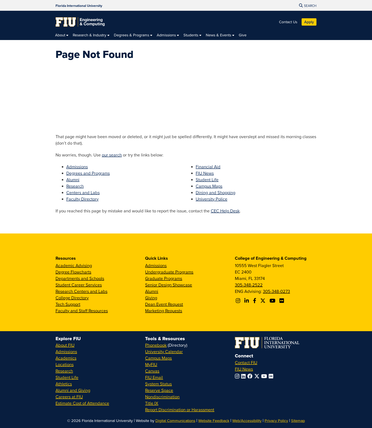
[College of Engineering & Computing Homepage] (80, 22)
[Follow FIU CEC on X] (263, 300)
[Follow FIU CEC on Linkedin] (247, 300)
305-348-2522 (249, 285)
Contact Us (288, 22)
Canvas (152, 371)
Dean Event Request (164, 304)
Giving (151, 298)
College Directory (72, 298)
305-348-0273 (276, 291)
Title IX (151, 403)
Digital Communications (175, 420)
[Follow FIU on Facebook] (250, 376)
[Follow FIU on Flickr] (272, 376)
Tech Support (68, 304)
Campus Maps (209, 186)
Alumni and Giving (73, 390)
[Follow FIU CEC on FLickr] (282, 300)
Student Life (207, 179)
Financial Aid (208, 167)
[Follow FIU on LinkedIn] (244, 376)
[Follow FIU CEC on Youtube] (273, 300)
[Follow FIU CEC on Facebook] (255, 300)
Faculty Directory (82, 199)
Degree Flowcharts (73, 272)
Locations (65, 364)
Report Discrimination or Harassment (179, 409)
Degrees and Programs (88, 173)
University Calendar (164, 351)
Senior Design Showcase (168, 285)
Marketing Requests (163, 310)
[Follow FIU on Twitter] (257, 376)
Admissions (77, 167)
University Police (211, 199)
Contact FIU (246, 362)
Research (75, 186)
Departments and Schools (80, 278)
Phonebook (156, 345)
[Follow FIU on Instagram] (238, 376)
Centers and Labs (83, 192)
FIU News (205, 173)
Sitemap (298, 420)
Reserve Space (159, 390)
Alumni (72, 179)
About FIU (65, 345)
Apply (309, 22)
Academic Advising (74, 265)
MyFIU (151, 364)
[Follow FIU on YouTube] (265, 376)
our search (112, 155)
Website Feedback (213, 420)
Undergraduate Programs (169, 272)
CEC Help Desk (225, 211)
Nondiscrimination (162, 397)
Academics (66, 358)
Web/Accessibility (247, 420)
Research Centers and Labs (81, 291)
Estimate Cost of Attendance (82, 403)
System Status (158, 384)
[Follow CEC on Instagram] (238, 300)
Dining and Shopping (215, 192)
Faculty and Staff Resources (82, 310)
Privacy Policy (276, 420)
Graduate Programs (163, 278)
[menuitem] (62, 35)
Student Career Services (79, 285)
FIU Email (154, 377)
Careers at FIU (69, 397)
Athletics (64, 384)
